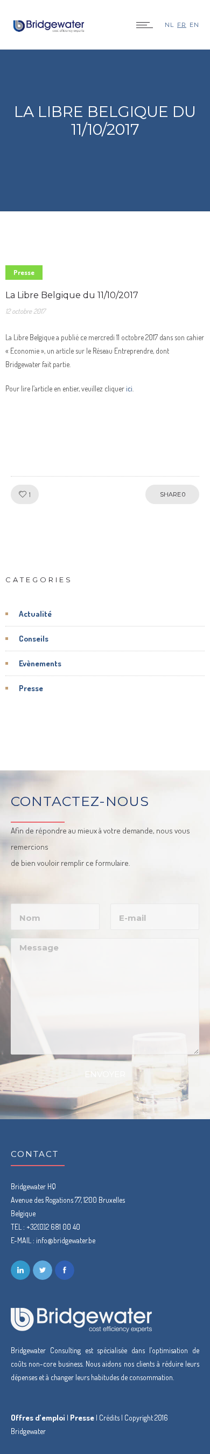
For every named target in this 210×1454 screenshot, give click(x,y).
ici (129, 388)
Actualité (35, 614)
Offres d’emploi (38, 1417)
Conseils (33, 638)
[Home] (48, 28)
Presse (31, 688)
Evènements (40, 663)
